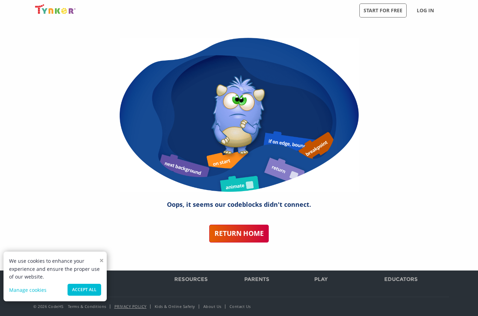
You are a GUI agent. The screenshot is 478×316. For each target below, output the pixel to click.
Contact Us (240, 306)
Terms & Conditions (87, 306)
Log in (425, 10)
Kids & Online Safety (175, 306)
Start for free (383, 10)
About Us (212, 306)
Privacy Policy (130, 306)
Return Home (239, 233)
